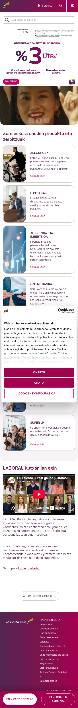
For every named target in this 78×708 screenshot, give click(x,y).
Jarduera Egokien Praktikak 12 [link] (54, 674)
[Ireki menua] (72, 6)
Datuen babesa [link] (48, 633)
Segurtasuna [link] (46, 664)
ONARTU (39, 372)
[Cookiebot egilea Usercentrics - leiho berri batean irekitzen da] (58, 310)
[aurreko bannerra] (31, 120)
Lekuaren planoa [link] (48, 681)
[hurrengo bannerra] (47, 120)
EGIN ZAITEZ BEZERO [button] (19, 699)
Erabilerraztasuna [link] (49, 668)
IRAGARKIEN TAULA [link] (50, 620)
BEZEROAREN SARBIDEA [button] (58, 699)
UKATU (39, 382)
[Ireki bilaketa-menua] (60, 6)
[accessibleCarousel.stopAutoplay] (39, 120)
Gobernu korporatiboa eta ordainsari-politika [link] (53, 648)
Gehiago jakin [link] (37, 176)
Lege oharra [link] (46, 624)
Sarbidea (47, 6)
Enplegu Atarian (29, 568)
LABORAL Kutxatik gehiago (37, 596)
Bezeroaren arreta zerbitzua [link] (49, 640)
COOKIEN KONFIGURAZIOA (37, 393)
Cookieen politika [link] (49, 629)
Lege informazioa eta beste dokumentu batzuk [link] (54, 657)
